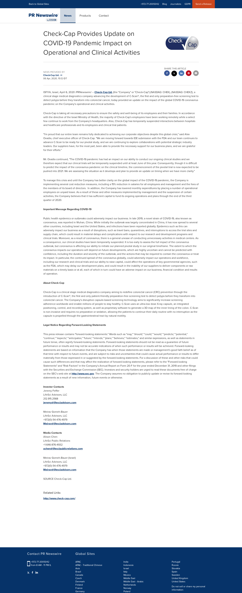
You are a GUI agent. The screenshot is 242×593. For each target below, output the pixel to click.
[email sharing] (196, 73)
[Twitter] (28, 572)
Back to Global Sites (39, 4)
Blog (164, 4)
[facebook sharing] (167, 73)
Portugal (176, 562)
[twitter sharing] (174, 74)
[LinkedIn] (37, 572)
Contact (104, 15)
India (125, 562)
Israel (126, 568)
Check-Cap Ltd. (103, 92)
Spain (174, 571)
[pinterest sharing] (188, 73)
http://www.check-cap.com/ (59, 498)
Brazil (78, 571)
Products (85, 15)
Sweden (176, 575)
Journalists (175, 4)
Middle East (129, 578)
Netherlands (129, 585)
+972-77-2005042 (40, 562)
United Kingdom (180, 578)
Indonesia (128, 565)
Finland (79, 585)
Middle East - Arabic (133, 581)
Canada (79, 575)
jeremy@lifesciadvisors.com (59, 402)
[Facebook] (32, 572)
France (78, 588)
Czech (78, 578)
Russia (175, 565)
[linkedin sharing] (181, 73)
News (68, 15)
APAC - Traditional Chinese (88, 565)
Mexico (127, 575)
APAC (78, 562)
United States (178, 581)
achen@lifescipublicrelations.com (63, 448)
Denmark (80, 581)
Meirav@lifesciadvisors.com (59, 423)
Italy (125, 571)
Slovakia (176, 568)
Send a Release (204, 4)
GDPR (188, 4)
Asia (77, 568)
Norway (127, 588)
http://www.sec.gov (83, 373)
